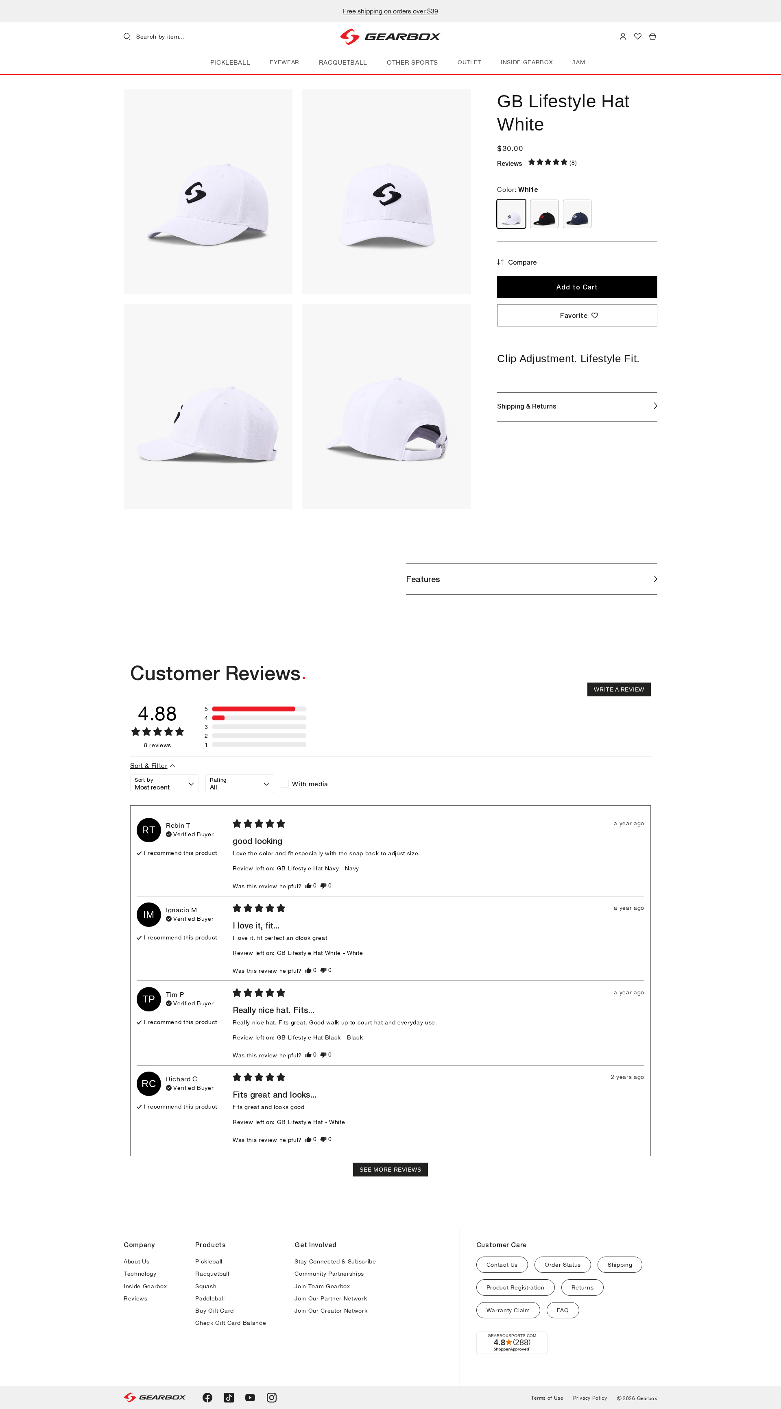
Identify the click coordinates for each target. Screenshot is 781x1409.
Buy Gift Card (214, 1310)
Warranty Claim (508, 1310)
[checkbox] (315, 784)
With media (310, 783)
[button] (190, 36)
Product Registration (515, 1287)
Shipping (620, 1264)
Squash (205, 1286)
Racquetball (212, 1273)
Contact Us (502, 1264)
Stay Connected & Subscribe (335, 1261)
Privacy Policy (590, 1398)
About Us (136, 1261)
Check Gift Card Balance (230, 1323)
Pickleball (209, 1261)
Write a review (619, 689)
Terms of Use (547, 1398)
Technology (140, 1273)
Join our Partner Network (331, 1298)
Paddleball (210, 1298)
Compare (522, 262)
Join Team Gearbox (322, 1286)
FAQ (563, 1310)
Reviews (136, 1298)
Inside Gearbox (145, 1286)
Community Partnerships (329, 1273)
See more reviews (390, 1169)
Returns (583, 1287)
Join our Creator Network (331, 1310)
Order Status (563, 1264)
